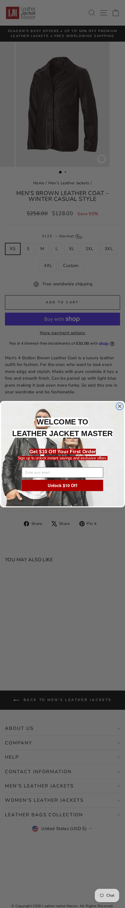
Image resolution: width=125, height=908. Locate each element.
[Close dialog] (119, 406)
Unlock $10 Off (62, 485)
